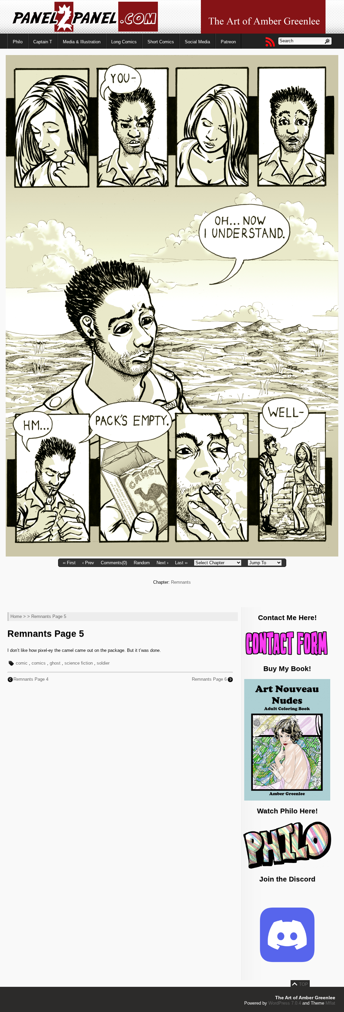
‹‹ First (69, 562)
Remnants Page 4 (30, 679)
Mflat (330, 1003)
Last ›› (181, 562)
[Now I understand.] (172, 555)
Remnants (181, 582)
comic (22, 663)
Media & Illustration (81, 41)
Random (142, 562)
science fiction (78, 663)
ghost (55, 663)
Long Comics (124, 41)
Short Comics (160, 41)
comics (39, 663)
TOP (303, 984)
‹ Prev (88, 562)
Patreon (228, 41)
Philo (18, 41)
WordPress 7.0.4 (284, 1003)
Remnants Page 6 (209, 679)
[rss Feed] (270, 42)
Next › (162, 562)
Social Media (197, 41)
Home (16, 616)
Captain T (42, 41)
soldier (103, 663)
